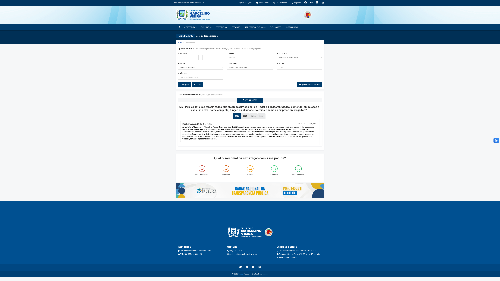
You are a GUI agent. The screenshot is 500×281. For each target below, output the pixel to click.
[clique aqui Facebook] (247, 267)
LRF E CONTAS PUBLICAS (255, 27)
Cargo (182, 63)
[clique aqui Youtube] (253, 267)
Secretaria (282, 53)
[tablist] (237, 116)
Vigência (183, 53)
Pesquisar (185, 84)
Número (182, 73)
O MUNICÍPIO (206, 27)
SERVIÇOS (236, 27)
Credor (281, 63)
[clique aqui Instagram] (259, 267)
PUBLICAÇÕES (275, 27)
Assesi (240, 274)
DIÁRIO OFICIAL (292, 27)
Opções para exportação (310, 84)
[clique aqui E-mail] (240, 267)
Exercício (233, 63)
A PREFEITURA (190, 27)
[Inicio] (179, 27)
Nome (231, 53)
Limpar (198, 84)
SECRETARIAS (221, 27)
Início (180, 43)
